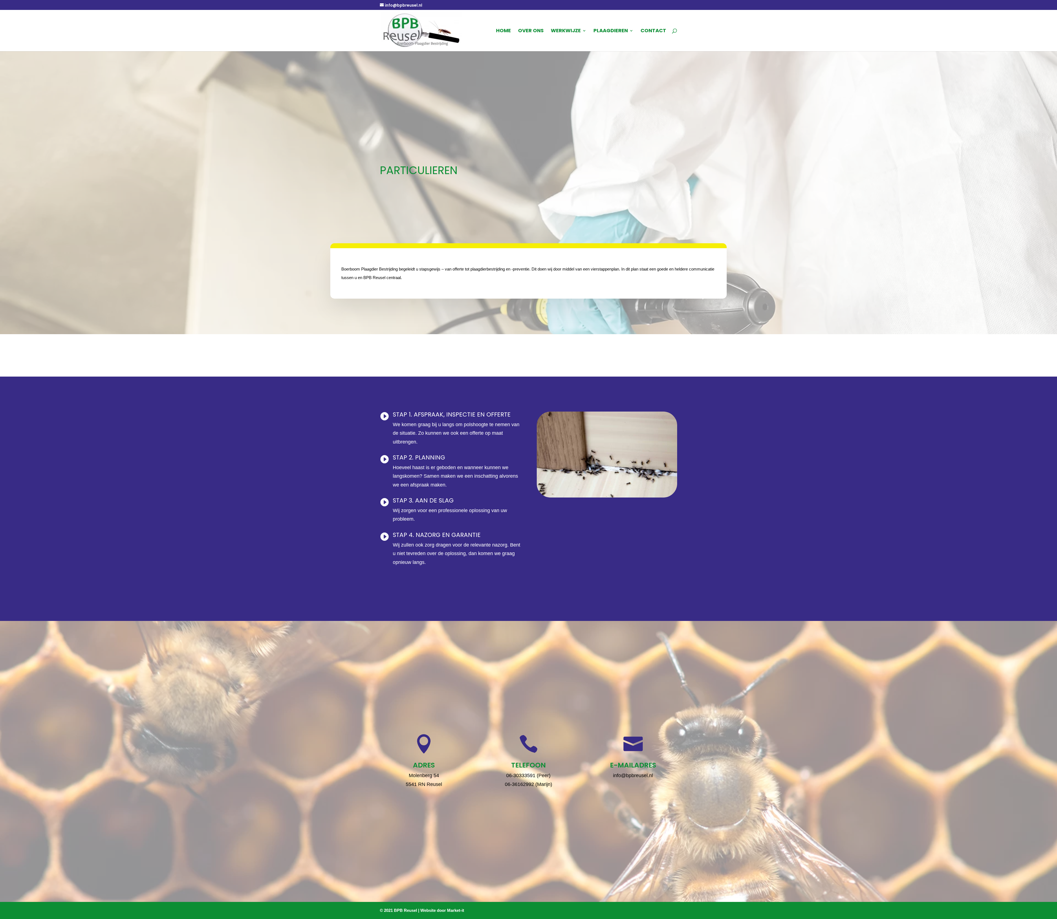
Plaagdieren (610, 31)
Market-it (455, 910)
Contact (653, 31)
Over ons (531, 31)
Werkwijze (566, 31)
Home (503, 31)
